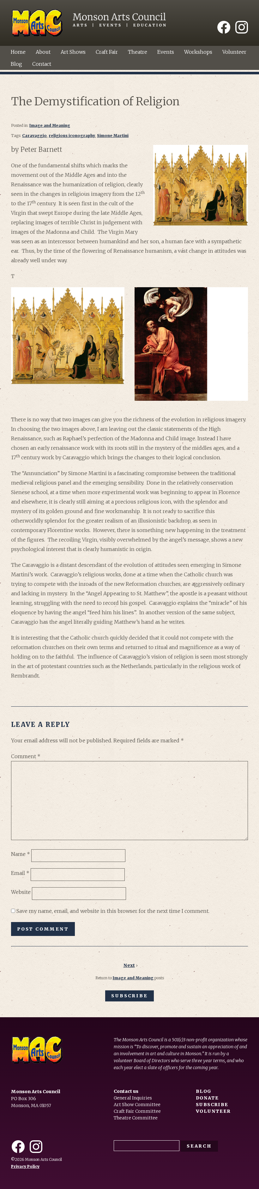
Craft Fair (107, 52)
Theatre (137, 52)
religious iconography (72, 135)
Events (165, 52)
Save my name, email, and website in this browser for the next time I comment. (112, 911)
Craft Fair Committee (137, 1111)
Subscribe (129, 996)
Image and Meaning (49, 125)
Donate (207, 1098)
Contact (41, 64)
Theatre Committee (136, 1118)
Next (129, 965)
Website (21, 892)
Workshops (198, 52)
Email (20, 873)
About (43, 52)
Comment (25, 756)
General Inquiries (133, 1098)
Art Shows (73, 52)
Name (20, 854)
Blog (16, 64)
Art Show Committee (137, 1104)
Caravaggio (34, 135)
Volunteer (234, 52)
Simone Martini (113, 135)
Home (18, 52)
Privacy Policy (25, 1166)
